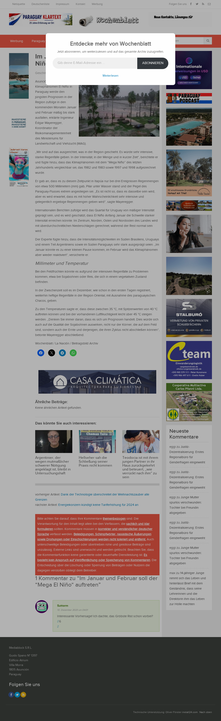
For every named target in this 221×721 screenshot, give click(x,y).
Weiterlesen (110, 75)
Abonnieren (152, 63)
